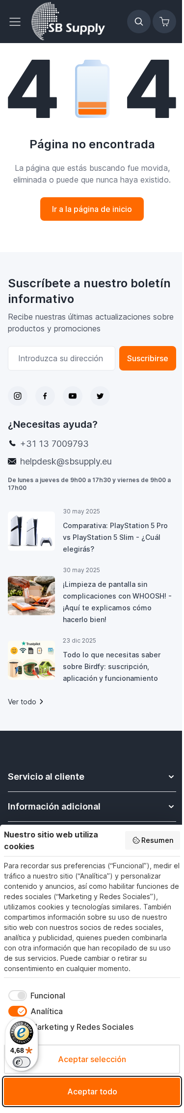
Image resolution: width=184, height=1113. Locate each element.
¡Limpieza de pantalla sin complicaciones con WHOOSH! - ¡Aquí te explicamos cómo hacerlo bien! (117, 602)
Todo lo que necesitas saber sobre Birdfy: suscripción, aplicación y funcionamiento (111, 666)
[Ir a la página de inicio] (68, 21)
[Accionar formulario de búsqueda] (139, 21)
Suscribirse (147, 358)
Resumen (157, 840)
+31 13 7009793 (54, 444)
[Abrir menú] (17, 21)
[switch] (21, 1062)
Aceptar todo (92, 1091)
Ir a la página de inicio (92, 209)
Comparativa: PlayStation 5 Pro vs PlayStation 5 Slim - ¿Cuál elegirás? (115, 537)
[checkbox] (34, 995)
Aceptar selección (92, 1059)
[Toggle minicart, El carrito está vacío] (164, 21)
